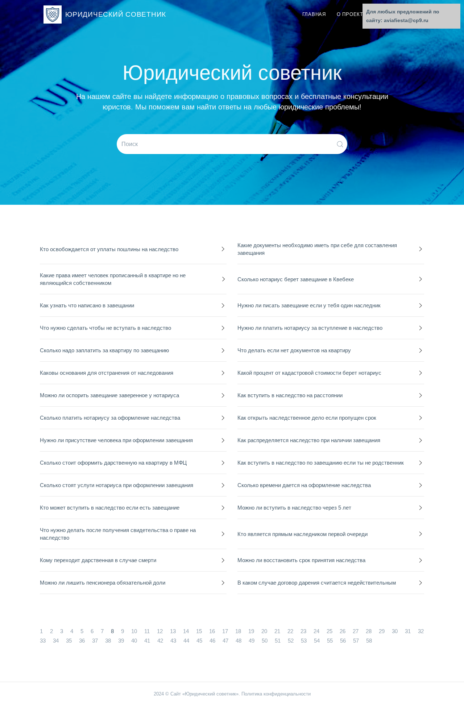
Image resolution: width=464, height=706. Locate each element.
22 (290, 631)
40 (134, 641)
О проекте (352, 14)
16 (212, 631)
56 (343, 641)
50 (265, 641)
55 (330, 641)
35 (69, 641)
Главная (314, 14)
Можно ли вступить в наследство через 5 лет (294, 507)
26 (342, 631)
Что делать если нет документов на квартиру (294, 350)
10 (134, 631)
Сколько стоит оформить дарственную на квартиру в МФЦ (113, 463)
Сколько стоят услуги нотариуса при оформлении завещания (116, 485)
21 (277, 631)
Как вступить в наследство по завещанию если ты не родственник (320, 463)
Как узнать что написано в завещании (87, 305)
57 (356, 641)
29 (382, 631)
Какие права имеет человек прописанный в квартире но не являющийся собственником (113, 279)
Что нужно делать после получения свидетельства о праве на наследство (118, 534)
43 (173, 641)
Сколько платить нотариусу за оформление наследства (110, 418)
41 (147, 641)
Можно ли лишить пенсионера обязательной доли (102, 583)
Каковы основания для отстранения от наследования (106, 373)
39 (121, 641)
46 (212, 641)
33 (43, 641)
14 (186, 631)
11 (147, 631)
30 (395, 631)
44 (186, 641)
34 (56, 641)
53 (304, 641)
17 (225, 631)
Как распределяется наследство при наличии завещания (308, 440)
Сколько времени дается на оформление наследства (304, 485)
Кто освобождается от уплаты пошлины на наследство (109, 249)
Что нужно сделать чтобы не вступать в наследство (105, 328)
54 (317, 641)
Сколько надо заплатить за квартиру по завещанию (104, 350)
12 (160, 631)
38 (108, 641)
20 (264, 631)
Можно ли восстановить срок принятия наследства (301, 560)
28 (369, 631)
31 (408, 631)
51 (278, 641)
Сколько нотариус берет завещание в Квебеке (295, 279)
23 (303, 631)
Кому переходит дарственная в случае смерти (98, 560)
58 (369, 641)
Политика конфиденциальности (276, 694)
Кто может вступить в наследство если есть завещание (109, 507)
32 (421, 631)
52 (291, 641)
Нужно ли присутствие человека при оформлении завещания (116, 440)
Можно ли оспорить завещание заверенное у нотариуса (109, 395)
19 (251, 631)
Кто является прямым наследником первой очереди (302, 534)
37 (95, 641)
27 (356, 631)
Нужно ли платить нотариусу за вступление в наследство (309, 328)
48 (238, 641)
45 (199, 641)
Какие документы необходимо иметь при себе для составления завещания (317, 249)
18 (238, 631)
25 (329, 631)
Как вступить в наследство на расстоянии (290, 395)
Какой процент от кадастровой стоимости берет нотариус (309, 373)
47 (225, 641)
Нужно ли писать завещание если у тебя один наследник (309, 305)
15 (199, 631)
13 (173, 631)
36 (82, 641)
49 (251, 641)
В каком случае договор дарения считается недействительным (316, 583)
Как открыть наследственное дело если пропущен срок (306, 418)
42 (160, 641)
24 (316, 631)
